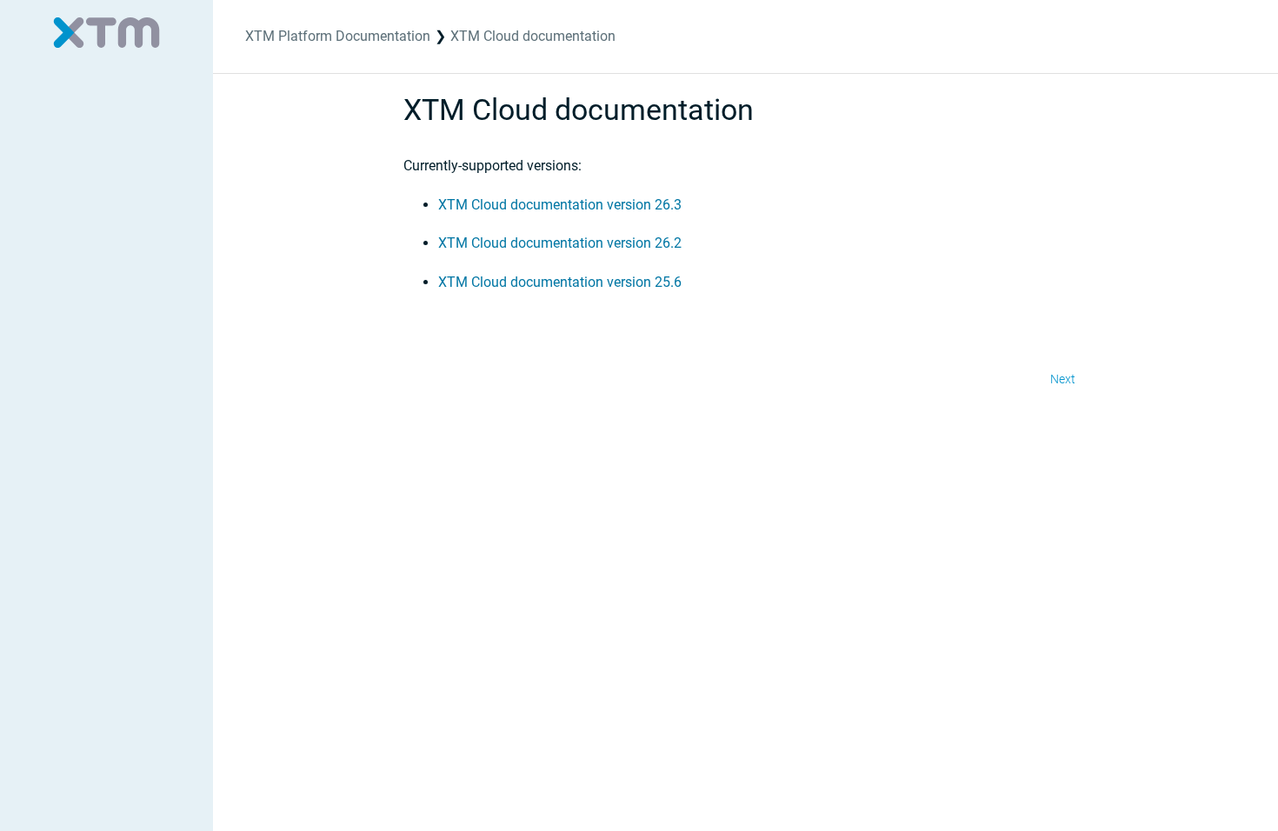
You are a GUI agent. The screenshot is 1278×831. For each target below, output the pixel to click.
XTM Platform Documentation (337, 36)
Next (1062, 379)
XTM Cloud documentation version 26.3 (560, 204)
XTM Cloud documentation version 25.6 (560, 282)
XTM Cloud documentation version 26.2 (560, 243)
